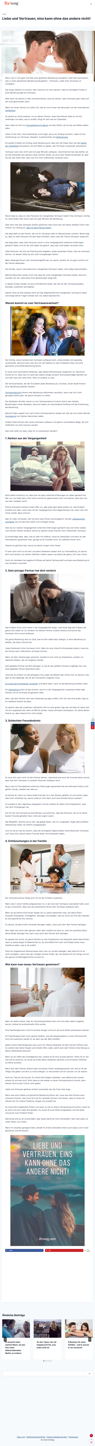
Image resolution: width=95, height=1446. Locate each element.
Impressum (73, 1437)
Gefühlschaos (62, 137)
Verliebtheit (10, 110)
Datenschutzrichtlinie (36, 1437)
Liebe (4, 14)
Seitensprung (14, 690)
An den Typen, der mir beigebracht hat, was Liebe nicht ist (46, 1345)
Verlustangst (10, 416)
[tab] (43, 1360)
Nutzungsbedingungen (57, 1437)
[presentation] (16, 1328)
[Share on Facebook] (93, 723)
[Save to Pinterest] (93, 727)
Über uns (21, 1437)
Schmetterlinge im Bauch (37, 125)
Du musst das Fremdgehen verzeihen (21, 684)
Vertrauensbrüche (13, 392)
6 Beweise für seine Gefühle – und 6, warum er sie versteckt (78, 1345)
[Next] (89, 1339)
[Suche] (89, 1373)
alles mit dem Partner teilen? (38, 228)
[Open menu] (91, 3)
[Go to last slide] (5, 1339)
